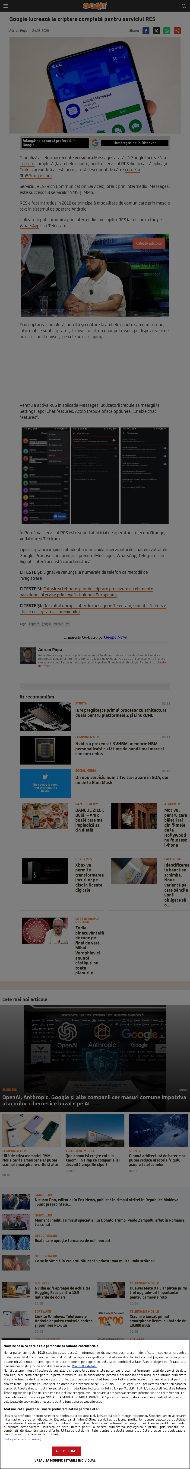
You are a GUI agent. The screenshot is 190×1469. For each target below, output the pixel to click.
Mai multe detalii (84, 1366)
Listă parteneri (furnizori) (22, 1439)
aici (102, 1389)
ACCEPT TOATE (67, 1451)
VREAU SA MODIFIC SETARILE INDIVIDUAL (65, 1460)
